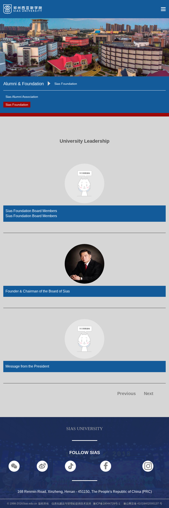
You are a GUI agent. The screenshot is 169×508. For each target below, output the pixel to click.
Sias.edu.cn (30, 503)
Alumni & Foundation (23, 83)
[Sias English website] (21, 9)
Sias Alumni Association (22, 96)
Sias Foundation (65, 83)
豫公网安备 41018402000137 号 (141, 503)
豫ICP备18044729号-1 (106, 503)
